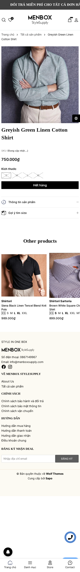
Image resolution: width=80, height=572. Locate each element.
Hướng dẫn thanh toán (16, 430)
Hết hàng (40, 185)
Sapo (49, 478)
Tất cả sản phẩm (12, 386)
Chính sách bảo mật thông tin (21, 406)
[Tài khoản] (76, 20)
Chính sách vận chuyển (17, 411)
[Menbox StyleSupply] (18, 349)
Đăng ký (67, 458)
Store (50, 566)
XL (38, 175)
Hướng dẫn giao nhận (15, 435)
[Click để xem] (40, 84)
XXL (24, 313)
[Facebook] (3, 366)
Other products (40, 241)
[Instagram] (10, 366)
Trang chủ (10, 566)
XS (3, 313)
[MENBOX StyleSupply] (40, 20)
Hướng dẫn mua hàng (15, 426)
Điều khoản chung (13, 440)
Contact (70, 566)
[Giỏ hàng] (69, 20)
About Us (7, 381)
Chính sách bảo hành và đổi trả (22, 401)
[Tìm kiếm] (3, 20)
